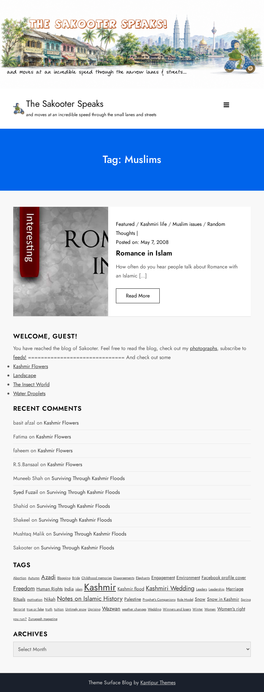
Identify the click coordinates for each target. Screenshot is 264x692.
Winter (198, 609)
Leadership (216, 589)
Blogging (64, 578)
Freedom (24, 588)
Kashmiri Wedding (170, 588)
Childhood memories (96, 578)
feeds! (19, 357)
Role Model (185, 599)
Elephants (143, 578)
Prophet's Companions (159, 599)
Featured (125, 224)
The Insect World (31, 384)
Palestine (132, 599)
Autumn (34, 578)
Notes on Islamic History (90, 598)
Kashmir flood (131, 589)
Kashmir (100, 587)
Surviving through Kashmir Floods (88, 478)
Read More (138, 295)
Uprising (94, 609)
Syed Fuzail (25, 492)
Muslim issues (187, 224)
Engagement (163, 577)
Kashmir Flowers (30, 366)
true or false (35, 609)
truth (48, 609)
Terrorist (19, 609)
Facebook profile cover (224, 577)
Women (210, 609)
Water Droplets (29, 393)
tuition (59, 609)
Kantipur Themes (157, 682)
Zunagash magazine (42, 619)
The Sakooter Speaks (64, 103)
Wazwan (111, 608)
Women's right (231, 609)
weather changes (134, 609)
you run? (20, 619)
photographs (203, 348)
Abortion (19, 578)
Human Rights (49, 589)
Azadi (48, 577)
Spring (246, 599)
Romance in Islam (144, 253)
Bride (76, 578)
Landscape (24, 375)
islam (78, 589)
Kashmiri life (153, 224)
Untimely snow (75, 609)
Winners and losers (177, 609)
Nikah (49, 599)
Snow (200, 599)
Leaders (201, 589)
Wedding (154, 609)
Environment (188, 577)
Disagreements (123, 578)
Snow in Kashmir (223, 599)
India (69, 589)
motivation (34, 599)
